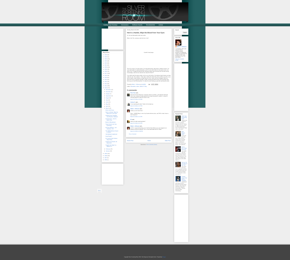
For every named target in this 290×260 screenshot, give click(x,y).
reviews (161, 25)
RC (131, 119)
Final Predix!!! (109, 136)
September (108, 95)
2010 (106, 87)
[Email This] (151, 84)
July (107, 100)
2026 (106, 54)
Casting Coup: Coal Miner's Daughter (184, 178)
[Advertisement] (114, 38)
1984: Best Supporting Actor (184, 117)
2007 (106, 157)
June (107, 102)
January (108, 151)
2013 (106, 81)
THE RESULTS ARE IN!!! (111, 134)
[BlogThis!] (153, 84)
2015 (106, 77)
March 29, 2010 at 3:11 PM (136, 116)
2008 (106, 155)
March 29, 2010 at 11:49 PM (136, 131)
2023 (106, 61)
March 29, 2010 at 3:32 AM (136, 99)
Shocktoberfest (150, 25)
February (108, 149)
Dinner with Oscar (110, 110)
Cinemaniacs (125, 25)
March (107, 108)
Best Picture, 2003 (183, 133)
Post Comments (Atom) (152, 144)
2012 (106, 83)
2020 (106, 67)
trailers (137, 86)
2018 (106, 71)
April (107, 106)
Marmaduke (133, 86)
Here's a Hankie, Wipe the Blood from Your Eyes (112, 113)
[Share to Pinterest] (157, 84)
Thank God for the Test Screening (111, 125)
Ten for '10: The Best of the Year (184, 164)
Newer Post (130, 140)
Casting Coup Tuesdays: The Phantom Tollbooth (112, 116)
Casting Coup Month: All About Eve (111, 142)
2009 (106, 153)
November (108, 91)
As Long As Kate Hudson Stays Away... (111, 139)
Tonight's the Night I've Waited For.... (111, 145)
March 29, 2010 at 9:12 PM (136, 123)
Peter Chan (133, 92)
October (108, 93)
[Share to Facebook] (156, 84)
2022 (106, 63)
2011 (106, 85)
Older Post (168, 140)
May (107, 104)
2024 (106, 58)
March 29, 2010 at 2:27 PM (136, 106)
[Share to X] (154, 84)
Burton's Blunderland (110, 122)
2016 (106, 75)
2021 (106, 65)
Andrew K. (132, 102)
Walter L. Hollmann (134, 108)
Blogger (164, 257)
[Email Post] (149, 84)
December (108, 89)
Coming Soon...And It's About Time (111, 119)
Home (149, 140)
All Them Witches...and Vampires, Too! (111, 128)
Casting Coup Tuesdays (110, 25)
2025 (106, 56)
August (107, 97)
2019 (106, 69)
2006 (106, 159)
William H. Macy (143, 86)
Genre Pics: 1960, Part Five (184, 148)
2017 (106, 73)
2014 (106, 79)
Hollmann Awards (137, 25)
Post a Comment (132, 134)
